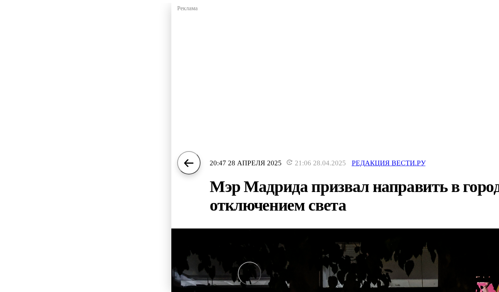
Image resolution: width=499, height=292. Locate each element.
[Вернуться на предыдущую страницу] (189, 162)
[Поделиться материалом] (249, 273)
